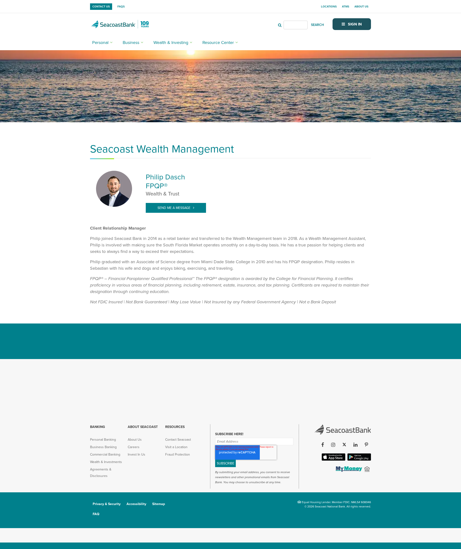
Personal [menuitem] (100, 42)
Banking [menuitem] (97, 427)
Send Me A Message (174, 208)
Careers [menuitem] (134, 447)
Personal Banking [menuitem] (103, 440)
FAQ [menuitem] (96, 514)
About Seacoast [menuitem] (143, 427)
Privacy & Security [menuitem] (107, 504)
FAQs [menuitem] (121, 6)
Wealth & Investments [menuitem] (106, 462)
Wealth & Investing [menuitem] (170, 42)
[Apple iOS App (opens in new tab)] (333, 459)
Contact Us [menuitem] (101, 6)
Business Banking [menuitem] (103, 447)
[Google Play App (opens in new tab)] (358, 459)
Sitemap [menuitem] (158, 504)
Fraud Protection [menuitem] (177, 454)
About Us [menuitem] (361, 6)
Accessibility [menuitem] (136, 504)
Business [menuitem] (131, 42)
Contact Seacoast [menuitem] (178, 440)
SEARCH (317, 25)
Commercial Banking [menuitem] (105, 454)
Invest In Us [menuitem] (136, 454)
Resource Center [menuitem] (218, 42)
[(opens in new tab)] (348, 470)
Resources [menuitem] (175, 427)
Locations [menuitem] (329, 6)
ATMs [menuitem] (345, 6)
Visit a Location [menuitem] (176, 447)
